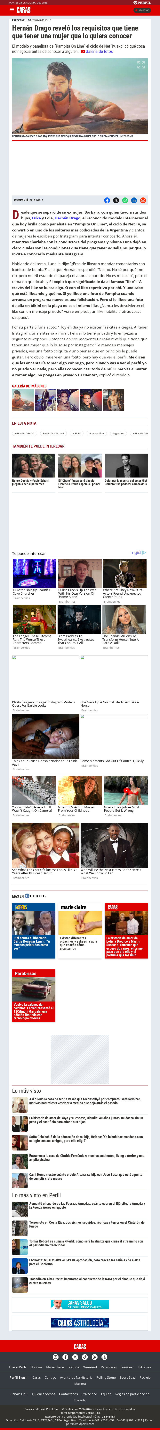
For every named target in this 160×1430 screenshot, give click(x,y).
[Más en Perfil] (35, 896)
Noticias (36, 1367)
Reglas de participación (132, 1394)
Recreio (145, 1377)
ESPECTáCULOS (21, 20)
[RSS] (95, 1357)
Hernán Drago (67, 218)
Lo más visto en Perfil (36, 1195)
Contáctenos (68, 1394)
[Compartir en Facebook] (107, 200)
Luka (36, 218)
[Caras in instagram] (56, 1357)
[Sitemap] (104, 1357)
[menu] (12, 10)
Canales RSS (19, 1394)
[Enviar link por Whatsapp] (125, 200)
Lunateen (127, 1367)
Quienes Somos (43, 1394)
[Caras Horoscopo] (80, 1326)
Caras (36, 1377)
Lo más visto (26, 1090)
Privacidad (89, 1394)
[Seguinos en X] (75, 1357)
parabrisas (33, 974)
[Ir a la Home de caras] (23, 12)
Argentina (118, 433)
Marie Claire (55, 1367)
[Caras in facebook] (65, 1357)
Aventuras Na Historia (76, 1377)
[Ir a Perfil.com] (142, 3)
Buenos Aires (96, 433)
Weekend (90, 1367)
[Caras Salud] (80, 1308)
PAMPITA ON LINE (53, 433)
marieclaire (79, 908)
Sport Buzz (128, 1377)
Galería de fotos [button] (99, 51)
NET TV (77, 433)
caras (126, 908)
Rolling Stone (106, 1377)
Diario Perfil (18, 1367)
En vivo (144, 10)
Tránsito (80, 1400)
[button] (80, 99)
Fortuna (73, 1367)
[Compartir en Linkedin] (134, 200)
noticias (33, 908)
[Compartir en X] (116, 200)
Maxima (80, 1384)
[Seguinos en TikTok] (85, 1357)
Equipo (106, 1394)
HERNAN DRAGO (24, 433)
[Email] (143, 200)
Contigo (50, 1377)
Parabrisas (109, 1367)
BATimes (144, 1367)
